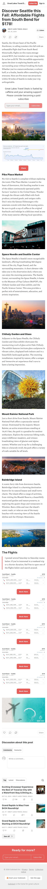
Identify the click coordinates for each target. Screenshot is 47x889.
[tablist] (12, 750)
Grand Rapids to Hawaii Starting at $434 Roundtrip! (16, 822)
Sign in (42, 3)
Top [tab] (4, 780)
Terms (31, 869)
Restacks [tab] (17, 750)
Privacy (24, 869)
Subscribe (33, 3)
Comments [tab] (7, 750)
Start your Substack (17, 878)
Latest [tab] (11, 780)
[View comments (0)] (10, 37)
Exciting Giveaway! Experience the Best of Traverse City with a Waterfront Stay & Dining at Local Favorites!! (17, 790)
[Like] (4, 37)
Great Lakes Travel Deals (17, 29)
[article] (23, 793)
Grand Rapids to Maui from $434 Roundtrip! (15, 806)
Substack (11, 884)
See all (7, 836)
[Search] (42, 780)
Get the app (35, 878)
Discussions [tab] (20, 780)
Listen (41, 30)
